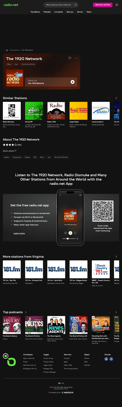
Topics (88, 12)
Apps (66, 362)
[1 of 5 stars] (4, 144)
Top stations (35, 12)
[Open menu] (116, 4)
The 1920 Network (36, 83)
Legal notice (47, 365)
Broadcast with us (30, 369)
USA (35, 157)
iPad (85, 362)
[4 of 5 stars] (12, 144)
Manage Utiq (48, 369)
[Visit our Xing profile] (111, 359)
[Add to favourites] (70, 58)
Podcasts (47, 12)
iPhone (86, 358)
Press (25, 362)
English (6, 157)
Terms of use (48, 358)
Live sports (58, 12)
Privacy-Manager (49, 372)
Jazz (16, 64)
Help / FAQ (68, 365)
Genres (80, 12)
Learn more (19, 233)
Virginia (27, 157)
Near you (70, 12)
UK (62, 383)
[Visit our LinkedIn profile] (106, 359)
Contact (67, 358)
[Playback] (72, 82)
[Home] (7, 50)
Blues (9, 64)
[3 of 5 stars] (9, 144)
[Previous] (109, 97)
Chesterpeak (17, 157)
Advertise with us (29, 365)
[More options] (76, 58)
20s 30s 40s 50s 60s (28, 64)
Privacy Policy (48, 362)
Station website (8, 151)
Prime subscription (71, 369)
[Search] (75, 4)
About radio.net (29, 358)
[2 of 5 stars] (7, 144)
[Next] (116, 97)
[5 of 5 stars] (15, 144)
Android (87, 365)
